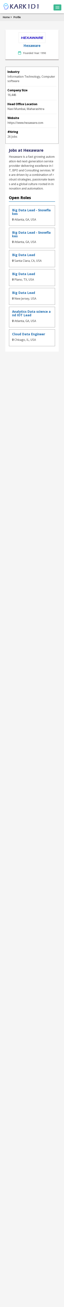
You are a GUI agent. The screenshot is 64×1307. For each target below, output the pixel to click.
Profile (17, 17)
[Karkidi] (21, 6)
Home (6, 17)
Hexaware (32, 45)
